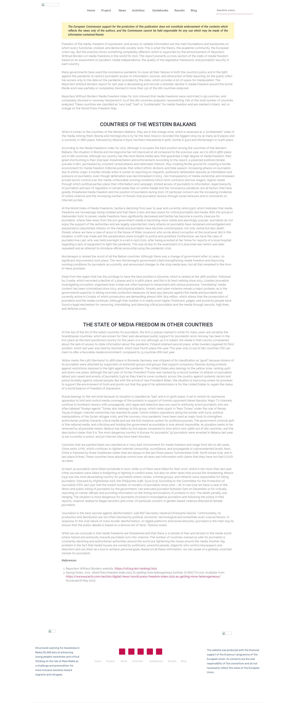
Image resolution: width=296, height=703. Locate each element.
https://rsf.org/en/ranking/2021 (136, 568)
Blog (194, 10)
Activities (138, 10)
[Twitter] (141, 651)
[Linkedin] (150, 651)
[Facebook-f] (122, 651)
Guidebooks (160, 10)
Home (91, 10)
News (122, 10)
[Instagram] (131, 651)
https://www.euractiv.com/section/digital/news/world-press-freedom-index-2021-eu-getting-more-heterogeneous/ (143, 576)
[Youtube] (159, 651)
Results (180, 10)
